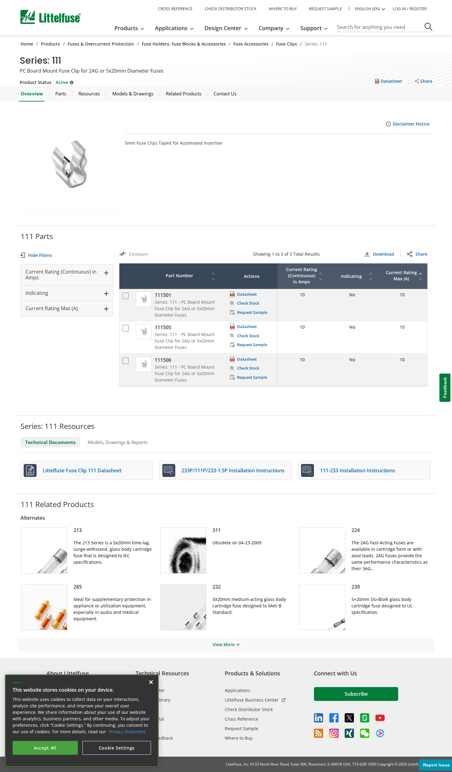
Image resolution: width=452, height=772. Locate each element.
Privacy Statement (127, 731)
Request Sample (241, 728)
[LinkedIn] (318, 717)
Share (421, 254)
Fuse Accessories (250, 44)
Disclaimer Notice (411, 124)
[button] (69, 165)
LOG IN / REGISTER (410, 8)
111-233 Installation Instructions (357, 470)
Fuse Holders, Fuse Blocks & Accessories (184, 44)
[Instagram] (334, 733)
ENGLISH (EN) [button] (367, 8)
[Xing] (349, 733)
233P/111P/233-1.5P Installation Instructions (232, 470)
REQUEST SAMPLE (325, 8)
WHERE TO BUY (283, 8)
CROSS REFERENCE (175, 8)
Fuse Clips (286, 44)
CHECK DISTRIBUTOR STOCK (230, 8)
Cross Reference (241, 719)
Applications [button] (171, 28)
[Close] (151, 682)
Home (27, 44)
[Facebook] (334, 717)
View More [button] (223, 644)
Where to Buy (238, 738)
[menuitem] (131, 28)
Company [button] (271, 28)
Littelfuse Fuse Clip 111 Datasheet (82, 470)
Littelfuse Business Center (252, 700)
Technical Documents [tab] (50, 442)
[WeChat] (364, 733)
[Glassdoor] (364, 717)
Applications (237, 690)
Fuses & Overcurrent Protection (101, 44)
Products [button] (126, 28)
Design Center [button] (222, 28)
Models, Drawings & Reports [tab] (118, 442)
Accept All (45, 748)
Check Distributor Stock (249, 709)
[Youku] (380, 733)
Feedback (444, 387)
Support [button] (311, 28)
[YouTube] (380, 717)
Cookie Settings (117, 748)
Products (50, 44)
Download (383, 254)
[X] (349, 717)
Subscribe (356, 693)
